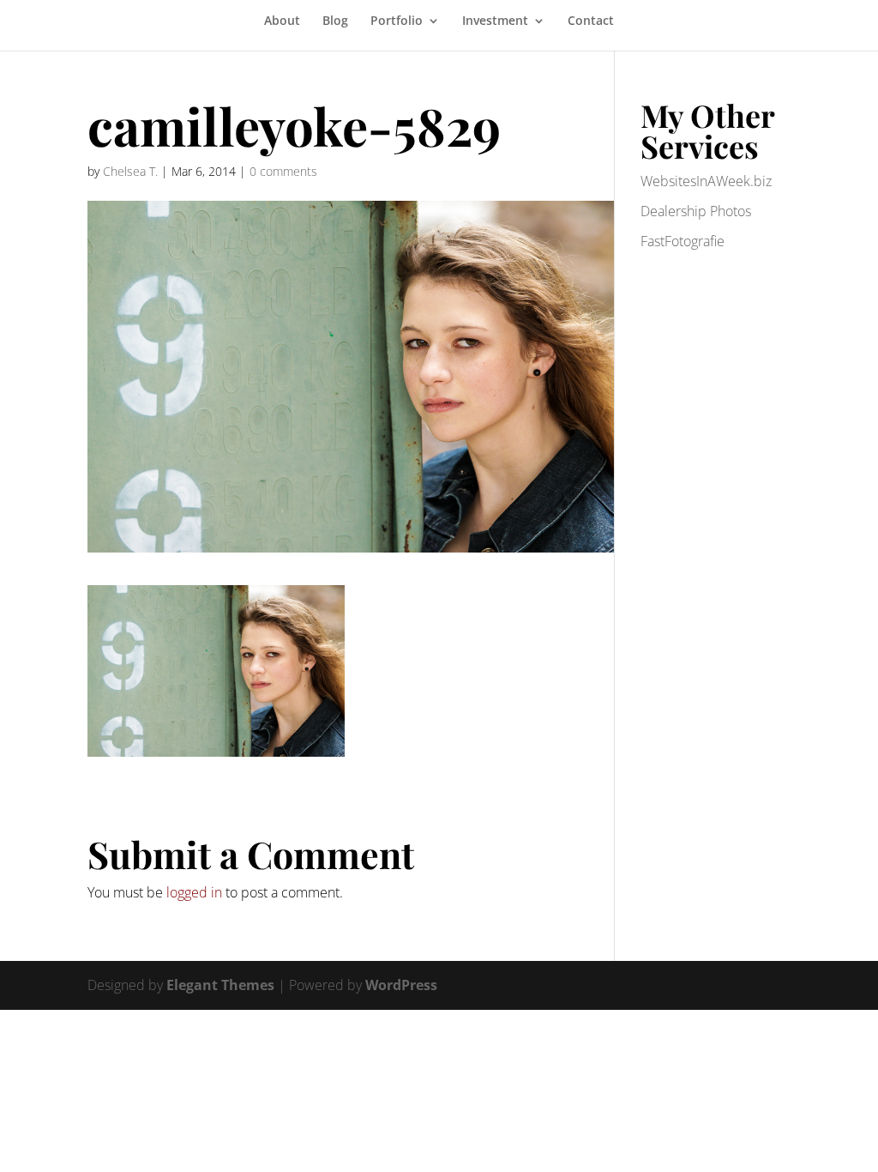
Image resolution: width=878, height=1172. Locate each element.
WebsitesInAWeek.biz (706, 181)
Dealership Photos (695, 211)
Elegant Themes (220, 985)
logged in (194, 892)
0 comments (283, 171)
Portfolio (396, 21)
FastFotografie (682, 241)
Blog (335, 21)
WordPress (401, 985)
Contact (591, 21)
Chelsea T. (130, 171)
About (282, 21)
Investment (495, 21)
